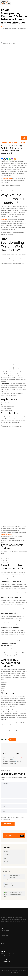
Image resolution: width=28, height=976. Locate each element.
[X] (4, 159)
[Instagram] (12, 159)
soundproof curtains (7, 178)
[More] (15, 159)
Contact (4, 938)
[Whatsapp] (10, 159)
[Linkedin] (7, 159)
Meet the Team (5, 933)
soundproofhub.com (16, 970)
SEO (5, 858)
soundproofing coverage (6, 534)
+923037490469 (6, 961)
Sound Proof (12, 739)
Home (2, 26)
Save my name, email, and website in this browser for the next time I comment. (13, 818)
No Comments (23, 142)
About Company (5, 930)
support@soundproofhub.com (9, 959)
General (6, 851)
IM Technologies (14, 972)
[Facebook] (2, 159)
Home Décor (7, 854)
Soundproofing (4, 219)
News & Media (5, 935)
